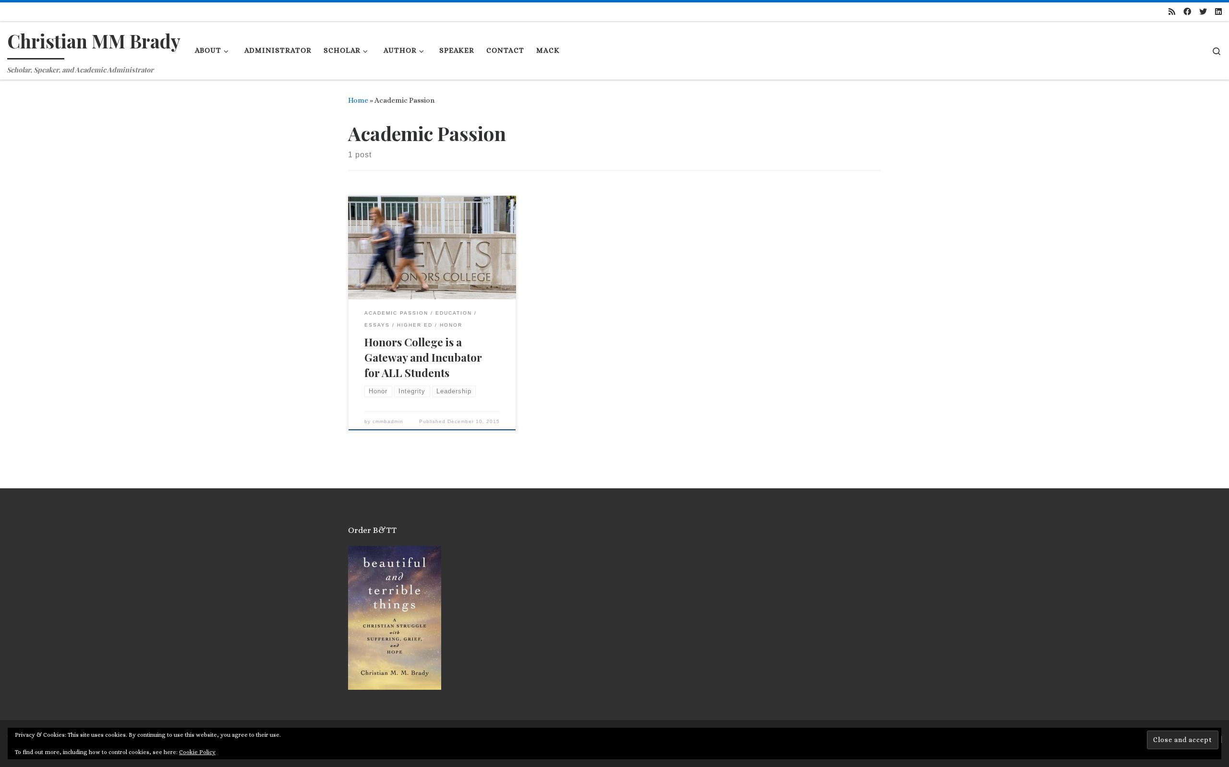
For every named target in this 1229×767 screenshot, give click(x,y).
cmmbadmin (388, 421)
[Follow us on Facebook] (1187, 12)
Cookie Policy (197, 752)
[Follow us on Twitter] (1203, 12)
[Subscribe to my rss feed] (1172, 12)
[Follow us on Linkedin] (1218, 12)
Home (358, 100)
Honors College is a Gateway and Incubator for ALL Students (423, 357)
